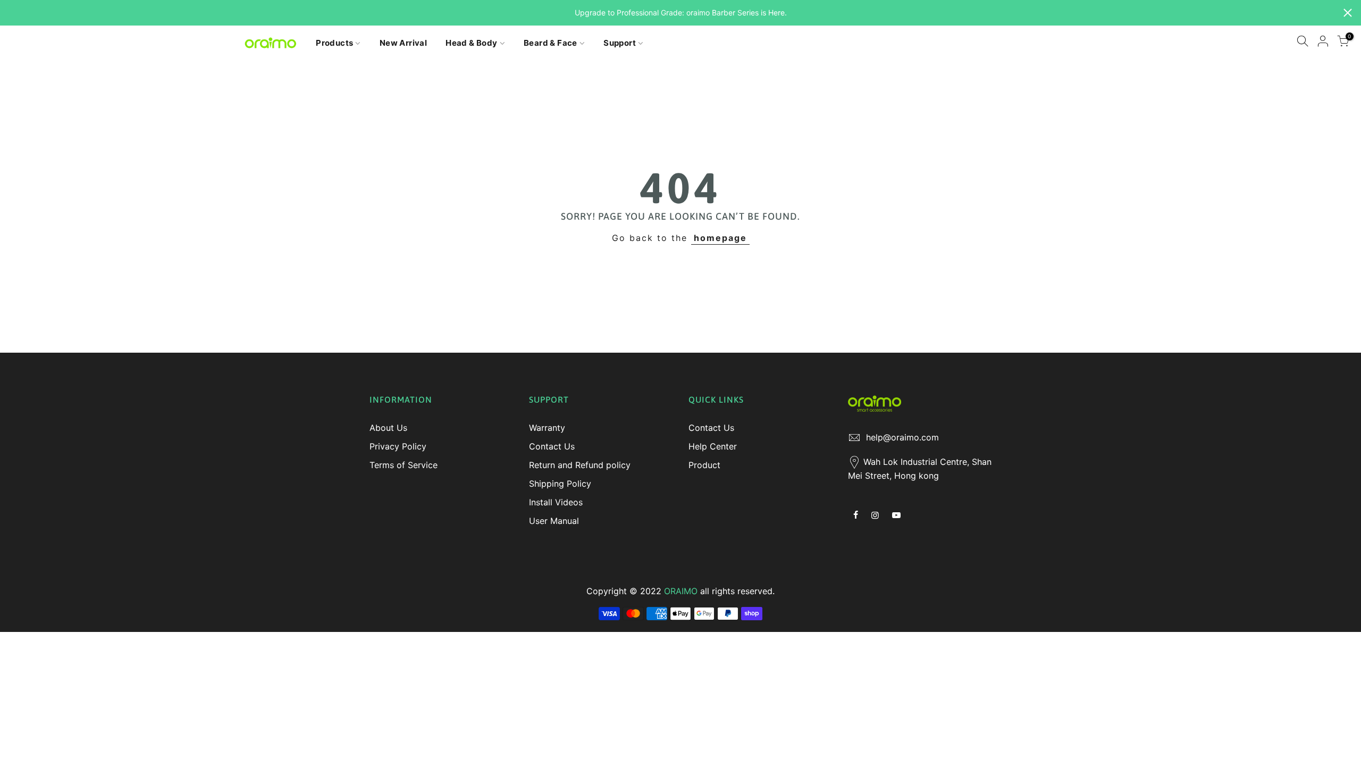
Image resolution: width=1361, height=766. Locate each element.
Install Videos (556, 502)
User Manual (554, 520)
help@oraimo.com (902, 437)
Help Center (712, 446)
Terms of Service (403, 465)
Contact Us (552, 446)
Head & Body (471, 43)
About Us (388, 427)
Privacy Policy (397, 446)
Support (619, 43)
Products (334, 43)
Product (704, 465)
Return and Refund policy (580, 465)
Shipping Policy (560, 483)
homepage (720, 237)
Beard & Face (550, 43)
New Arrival (403, 43)
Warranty (547, 427)
